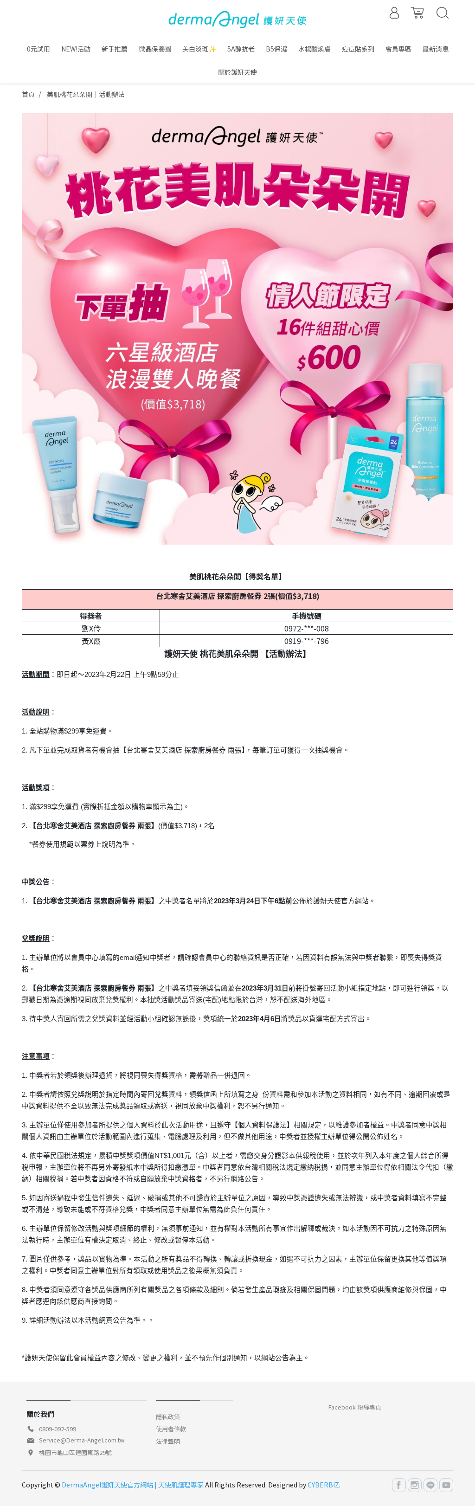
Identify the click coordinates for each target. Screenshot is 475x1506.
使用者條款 (171, 1428)
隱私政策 (168, 1416)
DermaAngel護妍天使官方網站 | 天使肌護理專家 (133, 1484)
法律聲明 (168, 1441)
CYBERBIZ (323, 1484)
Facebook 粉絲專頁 (354, 1407)
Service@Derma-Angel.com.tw (81, 1439)
